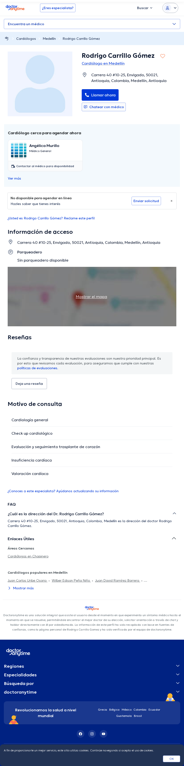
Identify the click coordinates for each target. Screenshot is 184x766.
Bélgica (114, 709)
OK (171, 758)
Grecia (102, 709)
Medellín (49, 38)
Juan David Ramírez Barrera (117, 580)
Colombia (140, 709)
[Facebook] (80, 734)
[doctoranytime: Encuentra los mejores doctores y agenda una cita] (7, 38)
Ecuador (154, 709)
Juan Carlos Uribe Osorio (27, 580)
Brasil (138, 716)
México (127, 709)
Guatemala (124, 716)
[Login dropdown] (170, 8)
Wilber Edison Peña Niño (71, 580)
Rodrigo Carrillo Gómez (81, 38)
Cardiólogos (26, 38)
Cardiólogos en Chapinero (28, 556)
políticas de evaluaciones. (37, 368)
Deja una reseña (29, 383)
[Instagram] (92, 734)
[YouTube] (103, 734)
